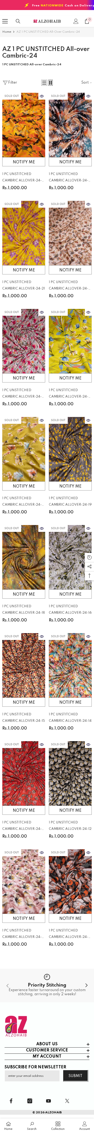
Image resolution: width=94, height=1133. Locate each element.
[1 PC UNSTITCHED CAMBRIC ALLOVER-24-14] (70, 665)
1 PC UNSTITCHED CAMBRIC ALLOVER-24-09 (22, 934)
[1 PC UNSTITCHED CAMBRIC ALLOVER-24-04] (70, 233)
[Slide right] (86, 985)
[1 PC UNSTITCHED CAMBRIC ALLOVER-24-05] (23, 125)
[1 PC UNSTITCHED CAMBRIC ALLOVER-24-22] (23, 341)
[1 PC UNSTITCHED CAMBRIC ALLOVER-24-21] (23, 233)
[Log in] (75, 21)
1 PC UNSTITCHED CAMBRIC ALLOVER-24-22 (22, 394)
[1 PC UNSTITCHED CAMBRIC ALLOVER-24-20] (23, 773)
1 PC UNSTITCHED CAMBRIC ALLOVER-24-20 (22, 826)
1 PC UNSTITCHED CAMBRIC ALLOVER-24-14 (70, 717)
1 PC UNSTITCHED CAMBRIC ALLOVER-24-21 (23, 285)
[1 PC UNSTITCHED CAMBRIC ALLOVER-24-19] (70, 449)
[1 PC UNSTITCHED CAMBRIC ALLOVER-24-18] (23, 557)
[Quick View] (41, 96)
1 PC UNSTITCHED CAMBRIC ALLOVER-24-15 (23, 717)
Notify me (24, 162)
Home (6, 31)
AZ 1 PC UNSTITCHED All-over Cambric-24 (48, 31)
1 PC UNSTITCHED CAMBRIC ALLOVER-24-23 (68, 934)
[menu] (5, 21)
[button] (44, 83)
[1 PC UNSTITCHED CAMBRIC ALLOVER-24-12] (70, 773)
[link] (47, 985)
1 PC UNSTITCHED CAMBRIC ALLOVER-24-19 (70, 501)
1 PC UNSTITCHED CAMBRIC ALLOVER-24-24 (68, 178)
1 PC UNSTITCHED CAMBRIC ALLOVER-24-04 (68, 286)
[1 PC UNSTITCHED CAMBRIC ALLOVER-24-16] (70, 557)
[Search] (18, 21)
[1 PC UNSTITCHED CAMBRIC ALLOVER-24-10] (23, 449)
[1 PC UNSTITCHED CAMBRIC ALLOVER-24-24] (70, 125)
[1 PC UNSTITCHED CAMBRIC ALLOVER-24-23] (70, 881)
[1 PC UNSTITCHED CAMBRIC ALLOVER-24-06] (70, 341)
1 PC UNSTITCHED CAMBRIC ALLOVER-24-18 (23, 609)
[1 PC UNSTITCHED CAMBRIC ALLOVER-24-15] (23, 665)
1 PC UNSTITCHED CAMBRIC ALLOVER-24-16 (70, 609)
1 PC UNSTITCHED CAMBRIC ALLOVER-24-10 (22, 502)
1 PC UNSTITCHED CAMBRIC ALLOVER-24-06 (68, 394)
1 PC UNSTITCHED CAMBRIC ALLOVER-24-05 (22, 178)
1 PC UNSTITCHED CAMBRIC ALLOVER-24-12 (70, 826)
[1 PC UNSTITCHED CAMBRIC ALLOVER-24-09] (23, 881)
